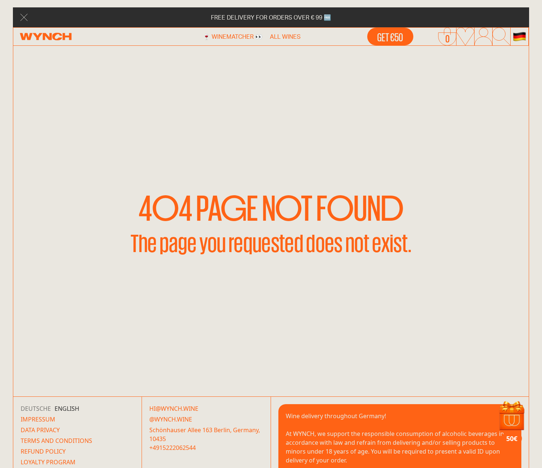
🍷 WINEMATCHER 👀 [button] (233, 36)
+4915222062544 (172, 448)
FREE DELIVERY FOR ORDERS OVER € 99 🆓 (271, 17)
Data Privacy (40, 430)
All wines (285, 36)
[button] (519, 37)
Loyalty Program (48, 462)
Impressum (38, 419)
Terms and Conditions (56, 441)
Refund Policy (43, 451)
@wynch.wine (170, 419)
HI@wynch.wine (173, 409)
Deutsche (36, 409)
